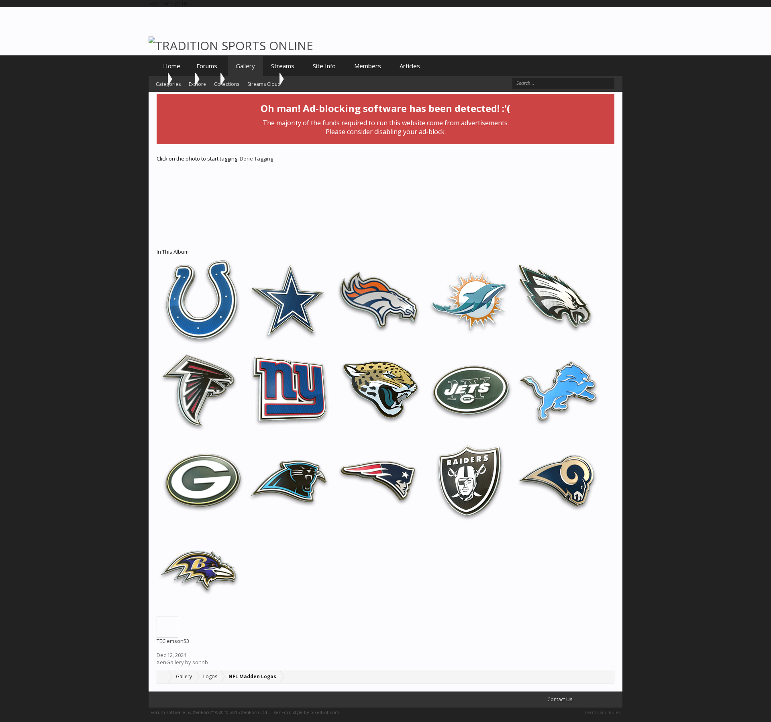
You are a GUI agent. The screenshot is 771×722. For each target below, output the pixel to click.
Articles (410, 66)
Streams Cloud (264, 84)
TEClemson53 (173, 641)
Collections (226, 84)
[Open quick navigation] (607, 676)
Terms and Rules (602, 712)
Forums (206, 66)
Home (171, 66)
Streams (282, 66)
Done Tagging (256, 158)
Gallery (245, 66)
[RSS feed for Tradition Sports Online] (614, 699)
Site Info (324, 66)
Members (367, 66)
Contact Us (559, 699)
